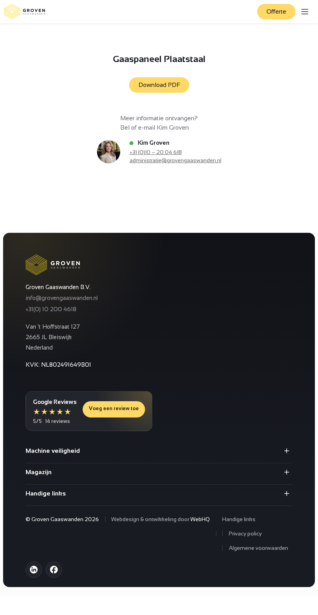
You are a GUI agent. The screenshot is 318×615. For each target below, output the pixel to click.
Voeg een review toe (114, 408)
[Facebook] (54, 569)
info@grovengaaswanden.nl (62, 298)
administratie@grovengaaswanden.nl (175, 160)
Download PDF (159, 84)
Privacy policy (245, 533)
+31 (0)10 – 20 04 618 (156, 152)
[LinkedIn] (34, 569)
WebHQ (200, 519)
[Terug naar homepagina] (24, 11)
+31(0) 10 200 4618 (51, 309)
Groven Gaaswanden (57, 519)
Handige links (239, 519)
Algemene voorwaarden (258, 548)
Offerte (276, 11)
